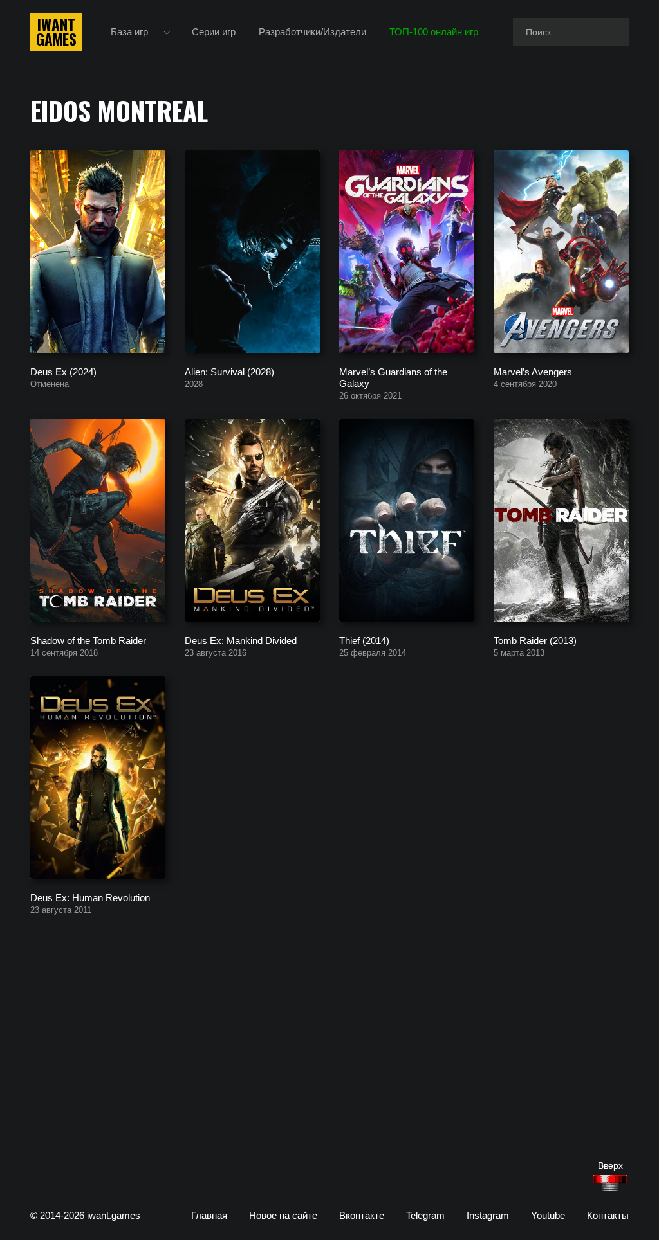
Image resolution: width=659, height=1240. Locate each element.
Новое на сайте (283, 1215)
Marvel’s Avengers (533, 371)
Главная (209, 1215)
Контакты (608, 1215)
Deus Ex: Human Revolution (90, 897)
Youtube (548, 1215)
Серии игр (214, 31)
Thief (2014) (364, 639)
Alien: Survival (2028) (229, 371)
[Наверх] (610, 1183)
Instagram (488, 1215)
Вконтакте (361, 1215)
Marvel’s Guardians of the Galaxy (393, 377)
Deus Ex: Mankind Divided (241, 639)
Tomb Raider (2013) (535, 639)
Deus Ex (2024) (63, 371)
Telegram (425, 1215)
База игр (129, 31)
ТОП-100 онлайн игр (433, 31)
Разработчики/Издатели (312, 31)
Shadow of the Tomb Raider (88, 639)
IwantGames (56, 32)
